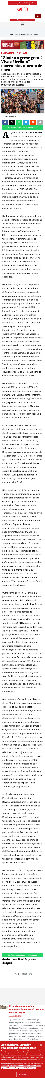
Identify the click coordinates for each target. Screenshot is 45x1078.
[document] (22, 539)
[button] (41, 1045)
